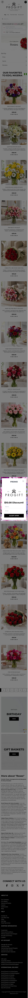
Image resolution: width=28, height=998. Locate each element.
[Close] (23, 481)
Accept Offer (14, 515)
